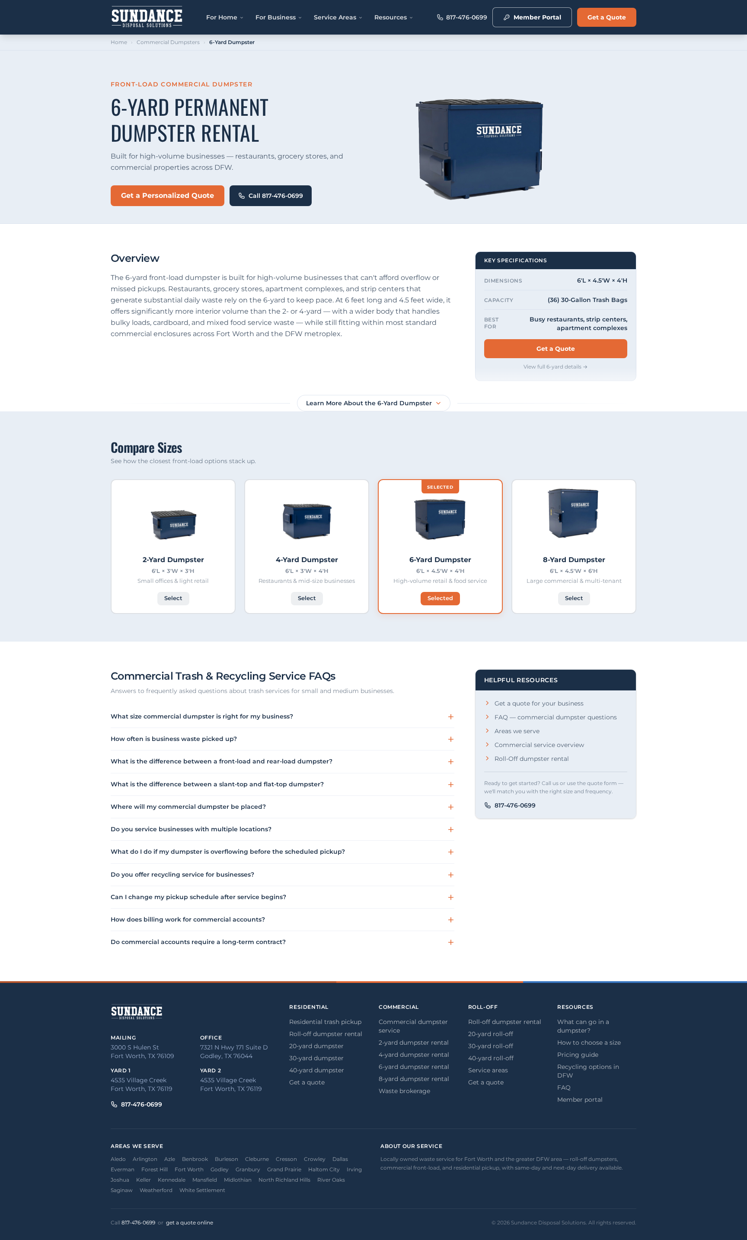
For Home (221, 17)
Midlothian (238, 1179)
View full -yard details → (555, 366)
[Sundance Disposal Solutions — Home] (147, 17)
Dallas (340, 1159)
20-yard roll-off (490, 1034)
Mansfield (204, 1179)
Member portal (580, 1099)
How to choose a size (589, 1042)
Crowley (315, 1159)
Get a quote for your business (539, 703)
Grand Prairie (284, 1169)
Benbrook (195, 1159)
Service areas (488, 1070)
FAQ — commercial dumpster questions (556, 717)
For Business (275, 17)
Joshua (120, 1179)
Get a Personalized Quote (167, 195)
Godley (220, 1169)
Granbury (248, 1169)
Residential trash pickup (325, 1022)
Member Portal (537, 17)
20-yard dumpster (316, 1046)
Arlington (145, 1159)
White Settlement (202, 1190)
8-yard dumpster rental (414, 1079)
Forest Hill (154, 1169)
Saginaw (122, 1190)
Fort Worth (189, 1169)
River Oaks (331, 1179)
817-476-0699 (466, 17)
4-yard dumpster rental (414, 1055)
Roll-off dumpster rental (325, 1034)
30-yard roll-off (490, 1046)
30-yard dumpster (316, 1058)
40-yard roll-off (491, 1058)
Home (119, 42)
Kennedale (171, 1179)
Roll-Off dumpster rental (532, 759)
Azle (169, 1159)
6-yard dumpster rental (414, 1067)
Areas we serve (517, 731)
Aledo (118, 1159)
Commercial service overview (539, 745)
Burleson (226, 1159)
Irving (354, 1169)
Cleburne (257, 1159)
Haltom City (324, 1169)
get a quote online (189, 1222)
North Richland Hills (284, 1179)
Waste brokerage (404, 1091)
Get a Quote (606, 17)
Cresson (286, 1159)
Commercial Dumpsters (168, 42)
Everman (122, 1169)
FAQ (564, 1087)
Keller (143, 1179)
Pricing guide (577, 1055)
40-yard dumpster (316, 1070)
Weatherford (156, 1190)
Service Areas (335, 17)
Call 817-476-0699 (276, 196)
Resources (390, 17)
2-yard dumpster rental (414, 1042)
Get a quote (307, 1082)
